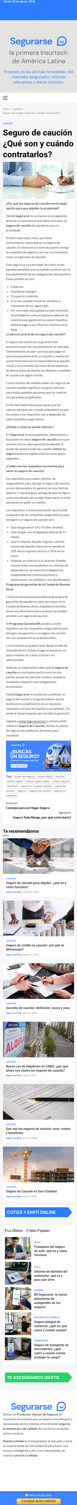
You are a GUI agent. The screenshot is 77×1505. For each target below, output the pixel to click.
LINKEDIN (57, 1465)
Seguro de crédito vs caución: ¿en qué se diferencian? (38, 918)
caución (60, 776)
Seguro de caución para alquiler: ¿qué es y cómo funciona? (38, 856)
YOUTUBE (37, 1470)
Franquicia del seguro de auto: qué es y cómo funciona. (18, 1248)
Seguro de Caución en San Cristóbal (38, 1164)
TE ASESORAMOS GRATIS (33, 1377)
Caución (8, 123)
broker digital (45, 776)
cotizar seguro (15, 781)
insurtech (12, 786)
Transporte (41, 1340)
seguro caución (43, 786)
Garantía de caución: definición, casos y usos (38, 981)
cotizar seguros (60, 781)
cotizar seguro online (37, 781)
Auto (37, 1242)
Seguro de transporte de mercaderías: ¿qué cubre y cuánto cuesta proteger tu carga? (18, 1348)
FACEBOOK (39, 1465)
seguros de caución (40, 790)
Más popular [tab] (39, 1230)
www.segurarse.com (32, 721)
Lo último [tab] (15, 1230)
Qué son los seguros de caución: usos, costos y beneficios (38, 1102)
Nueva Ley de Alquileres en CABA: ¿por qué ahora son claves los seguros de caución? (38, 1039)
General (39, 1290)
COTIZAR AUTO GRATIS (39, 1501)
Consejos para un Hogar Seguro (28, 805)
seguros (21, 790)
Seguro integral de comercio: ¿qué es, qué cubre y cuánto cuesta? (18, 1323)
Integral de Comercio (47, 1317)
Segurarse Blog (14, 891)
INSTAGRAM (19, 1465)
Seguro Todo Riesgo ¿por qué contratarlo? (42, 815)
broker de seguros (24, 776)
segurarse (26, 786)
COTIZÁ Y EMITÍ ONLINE (31, 1212)
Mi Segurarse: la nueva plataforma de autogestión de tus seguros (18, 1298)
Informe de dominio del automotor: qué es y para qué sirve (18, 1273)
